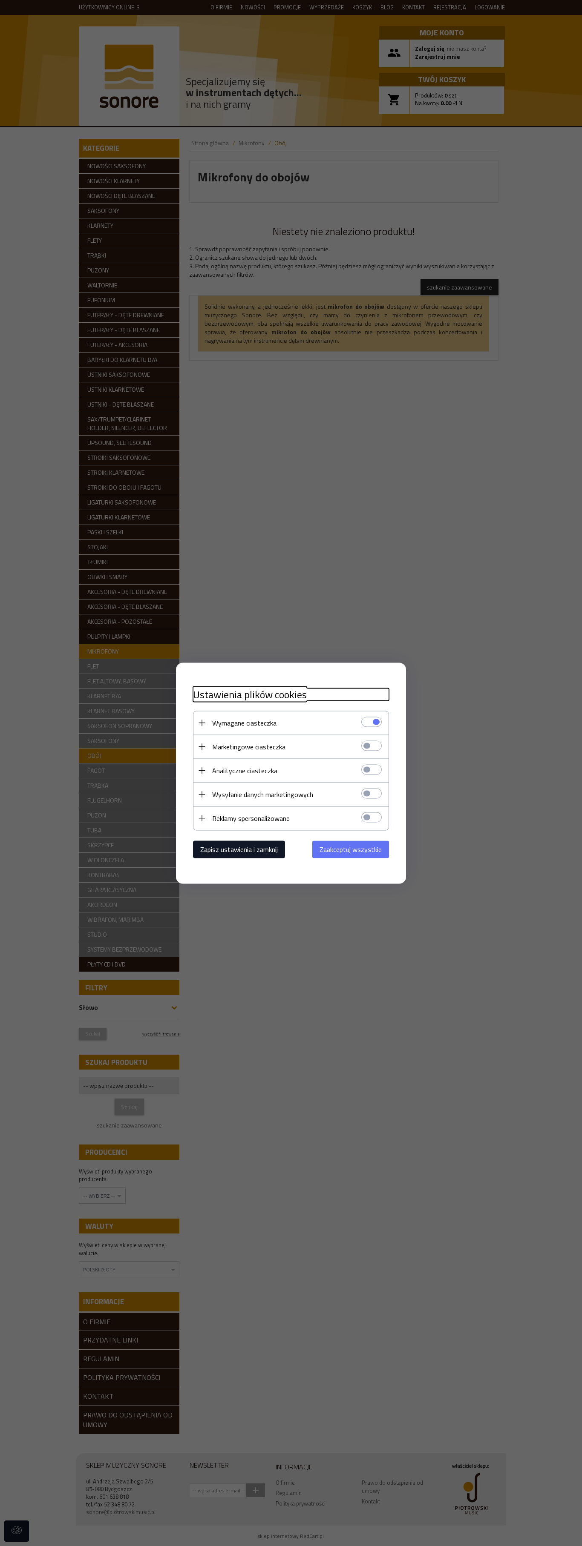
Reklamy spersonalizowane (251, 818)
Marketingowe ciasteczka (248, 746)
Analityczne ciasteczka (244, 770)
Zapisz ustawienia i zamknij (239, 849)
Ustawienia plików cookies (250, 694)
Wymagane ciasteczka (244, 722)
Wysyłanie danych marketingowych (262, 794)
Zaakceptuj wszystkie (351, 849)
